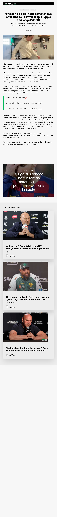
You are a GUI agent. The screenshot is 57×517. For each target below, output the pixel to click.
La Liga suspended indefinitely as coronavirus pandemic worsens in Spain (28, 180)
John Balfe (28, 29)
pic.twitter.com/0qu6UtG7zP (31, 103)
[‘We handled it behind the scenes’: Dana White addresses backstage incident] (28, 336)
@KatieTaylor (14, 103)
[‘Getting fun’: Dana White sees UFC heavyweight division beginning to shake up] (28, 235)
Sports (33, 10)
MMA (7, 243)
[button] (51, 3)
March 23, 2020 (36, 108)
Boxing (7, 293)
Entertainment (24, 10)
